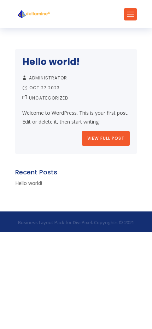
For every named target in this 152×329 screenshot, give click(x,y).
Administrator (48, 78)
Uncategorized (48, 98)
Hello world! (51, 61)
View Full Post (105, 138)
